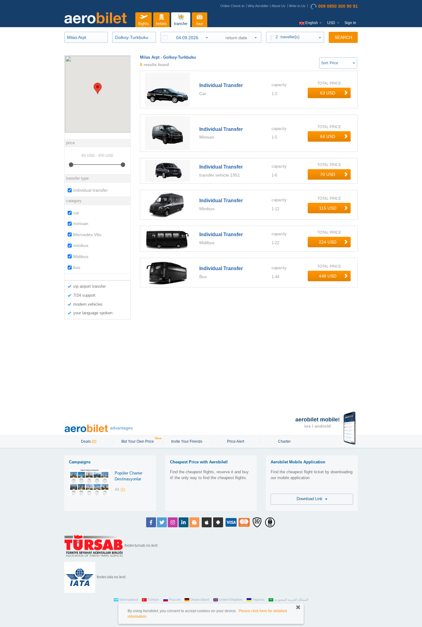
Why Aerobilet (258, 6)
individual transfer (90, 190)
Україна (258, 599)
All (120, 489)
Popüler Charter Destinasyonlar (128, 476)
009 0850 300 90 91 (338, 6)
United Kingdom (231, 599)
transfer (181, 23)
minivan (80, 223)
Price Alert (235, 441)
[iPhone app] (207, 522)
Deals (88, 441)
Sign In (350, 23)
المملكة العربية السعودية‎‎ (291, 599)
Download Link (311, 498)
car (76, 212)
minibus (80, 245)
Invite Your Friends (186, 441)
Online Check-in (232, 6)
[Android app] (218, 522)
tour (199, 23)
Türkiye (153, 599)
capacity (279, 84)
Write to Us (297, 6)
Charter (284, 441)
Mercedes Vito (87, 234)
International (129, 599)
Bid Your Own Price (138, 441)
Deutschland (199, 599)
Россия (174, 599)
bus (76, 267)
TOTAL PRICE (329, 83)
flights (143, 23)
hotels (161, 23)
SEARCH (343, 37)
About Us (278, 6)
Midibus (80, 256)
